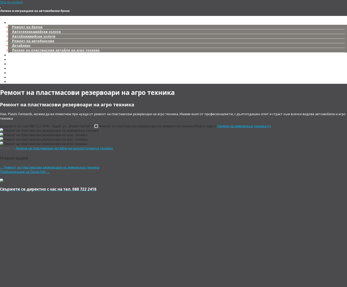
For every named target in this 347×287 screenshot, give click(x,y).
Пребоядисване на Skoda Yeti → (25, 172)
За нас (13, 81)
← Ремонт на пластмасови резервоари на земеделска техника (49, 167)
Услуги (14, 22)
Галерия (15, 68)
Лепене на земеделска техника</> (244, 126)
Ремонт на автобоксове (33, 41)
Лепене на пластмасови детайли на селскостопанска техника (64, 148)
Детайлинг (21, 45)
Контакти (16, 73)
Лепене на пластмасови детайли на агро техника (56, 50)
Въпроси (16, 77)
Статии (14, 64)
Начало (14, 18)
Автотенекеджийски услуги (36, 31)
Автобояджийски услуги (33, 36)
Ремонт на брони (27, 27)
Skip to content (11, 2)
